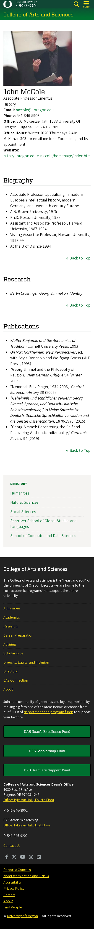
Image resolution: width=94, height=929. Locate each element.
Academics (11, 617)
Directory (18, 484)
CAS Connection (15, 680)
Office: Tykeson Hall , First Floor (26, 825)
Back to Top (80, 258)
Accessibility (12, 882)
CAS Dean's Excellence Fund (47, 731)
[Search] (76, 4)
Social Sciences (23, 512)
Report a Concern (17, 869)
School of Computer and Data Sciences (43, 536)
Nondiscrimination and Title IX (26, 876)
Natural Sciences (24, 502)
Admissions (11, 608)
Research (10, 626)
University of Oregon (22, 915)
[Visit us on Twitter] (14, 857)
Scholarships (13, 653)
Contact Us (11, 845)
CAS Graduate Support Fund (47, 770)
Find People (12, 907)
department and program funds (48, 712)
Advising (9, 644)
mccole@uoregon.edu (35, 110)
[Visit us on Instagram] (31, 857)
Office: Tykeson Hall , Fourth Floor (28, 799)
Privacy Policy (13, 888)
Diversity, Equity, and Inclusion (26, 662)
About (8, 689)
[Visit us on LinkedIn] (39, 857)
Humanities (19, 493)
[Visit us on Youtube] (22, 857)
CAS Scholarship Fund (47, 751)
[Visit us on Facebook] (6, 857)
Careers (9, 894)
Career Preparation (18, 635)
